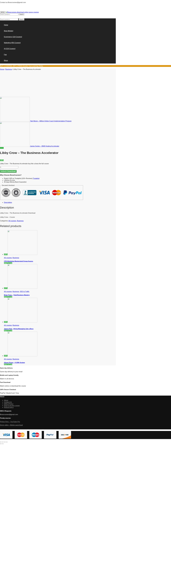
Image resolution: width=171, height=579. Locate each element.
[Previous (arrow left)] (1, 443)
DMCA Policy (8, 404)
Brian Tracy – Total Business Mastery (17, 295)
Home (2, 69)
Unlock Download (8, 171)
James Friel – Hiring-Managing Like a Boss (18, 329)
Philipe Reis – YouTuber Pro (10, 422)
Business (8, 69)
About (6, 400)
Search (21, 14)
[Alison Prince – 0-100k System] (22, 356)
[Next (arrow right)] (3, 443)
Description (8, 202)
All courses (12, 221)
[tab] (43, 202)
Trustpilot (36, 178)
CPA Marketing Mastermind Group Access (18, 261)
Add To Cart (8, 263)
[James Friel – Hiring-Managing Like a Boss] (22, 322)
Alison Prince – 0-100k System (14, 362)
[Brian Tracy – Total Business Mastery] (22, 288)
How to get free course (12, 405)
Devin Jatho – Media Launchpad (11, 425)
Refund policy (9, 407)
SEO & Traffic (24, 291)
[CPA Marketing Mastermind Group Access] (22, 254)
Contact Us (8, 402)
